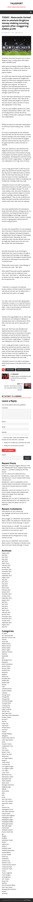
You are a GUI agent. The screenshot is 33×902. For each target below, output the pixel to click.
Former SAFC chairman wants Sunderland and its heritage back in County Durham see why (14, 535)
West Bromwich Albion (8, 885)
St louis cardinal (6, 854)
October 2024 (6, 596)
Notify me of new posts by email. (14, 445)
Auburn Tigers (6, 650)
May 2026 (5, 559)
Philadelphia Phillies (7, 822)
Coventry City (6, 705)
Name (4, 421)
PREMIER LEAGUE (7, 830)
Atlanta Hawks (6, 648)
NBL (3, 795)
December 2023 (6, 616)
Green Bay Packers (7, 740)
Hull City (4, 748)
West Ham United (7, 887)
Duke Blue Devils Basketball (10, 715)
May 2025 (5, 584)
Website (4, 432)
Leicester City (6, 764)
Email (3, 427)
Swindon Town (6, 863)
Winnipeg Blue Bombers (9, 889)
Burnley (4, 684)
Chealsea (4, 693)
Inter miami (5, 750)
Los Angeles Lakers (7, 768)
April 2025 (5, 586)
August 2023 (5, 624)
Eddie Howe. (10, 369)
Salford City (5, 844)
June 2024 (5, 604)
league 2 (4, 760)
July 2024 (4, 602)
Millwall (4, 789)
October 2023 (6, 620)
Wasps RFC (5, 881)
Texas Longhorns (7, 873)
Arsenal (4, 639)
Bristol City (5, 676)
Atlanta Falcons (6, 646)
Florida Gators (6, 727)
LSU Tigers (5, 770)
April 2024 (5, 608)
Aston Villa (5, 641)
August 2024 (5, 600)
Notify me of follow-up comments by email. (17, 442)
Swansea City (6, 861)
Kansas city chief (7, 754)
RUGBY (4, 842)
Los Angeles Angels (7, 766)
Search (4, 455)
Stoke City (5, 856)
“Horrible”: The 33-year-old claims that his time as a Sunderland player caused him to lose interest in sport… (16, 528)
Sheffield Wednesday (8, 850)
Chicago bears (6, 695)
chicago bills (5, 697)
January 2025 (6, 592)
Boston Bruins (6, 666)
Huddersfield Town (7, 746)
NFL (3, 805)
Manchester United (7, 777)
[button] (30, 12)
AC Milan (4, 633)
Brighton (4, 674)
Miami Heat (5, 783)
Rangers (4, 836)
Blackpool (5, 662)
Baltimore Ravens (7, 652)
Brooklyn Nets (6, 678)
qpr (3, 834)
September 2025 (7, 575)
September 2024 (7, 598)
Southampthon (6, 852)
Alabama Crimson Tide (8, 637)
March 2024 (5, 610)
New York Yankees (7, 801)
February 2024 (6, 612)
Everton (4, 721)
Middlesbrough (6, 787)
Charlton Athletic (7, 691)
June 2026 (5, 557)
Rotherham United (7, 840)
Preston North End (7, 832)
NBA (3, 793)
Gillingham (5, 736)
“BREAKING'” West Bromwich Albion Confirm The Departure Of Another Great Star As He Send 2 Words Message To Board (16, 521)
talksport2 (20, 32)
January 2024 (6, 614)
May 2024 (5, 606)
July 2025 (4, 580)
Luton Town (5, 772)
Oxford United (6, 813)
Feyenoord (5, 725)
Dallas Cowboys (6, 709)
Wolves (4, 891)
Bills (3, 658)
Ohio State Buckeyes (8, 811)
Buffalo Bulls (5, 682)
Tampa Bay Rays (7, 867)
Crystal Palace (6, 707)
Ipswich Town (6, 752)
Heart (3, 742)
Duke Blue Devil (6, 713)
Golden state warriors (8, 738)
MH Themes (27, 900)
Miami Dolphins (6, 781)
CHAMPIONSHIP (7, 689)
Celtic (3, 686)
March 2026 (5, 563)
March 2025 (5, 588)
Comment (5, 408)
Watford (4, 883)
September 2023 (7, 622)
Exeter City (5, 723)
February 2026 (6, 565)
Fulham (4, 732)
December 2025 (6, 569)
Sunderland (5, 858)
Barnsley (4, 654)
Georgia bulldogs (7, 734)
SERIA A (4, 846)
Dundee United (6, 717)
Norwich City (5, 807)
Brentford (5, 672)
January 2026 (6, 567)
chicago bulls (5, 699)
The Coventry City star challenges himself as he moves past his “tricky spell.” (15, 513)
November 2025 (6, 571)
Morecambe (5, 791)
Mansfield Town (6, 779)
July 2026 (4, 555)
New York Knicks (7, 799)
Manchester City (6, 774)
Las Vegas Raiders (7, 758)
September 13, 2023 (8, 32)
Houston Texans (7, 744)
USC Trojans (5, 879)
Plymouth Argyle (7, 826)
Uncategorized (6, 877)
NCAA (3, 797)
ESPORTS (5, 719)
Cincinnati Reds (6, 703)
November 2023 (6, 618)
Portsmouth (5, 828)
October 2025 (6, 573)
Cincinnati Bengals (7, 701)
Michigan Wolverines (8, 785)
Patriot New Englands (8, 815)
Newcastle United (23, 369)
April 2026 (5, 561)
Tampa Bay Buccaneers (9, 865)
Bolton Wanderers (7, 664)
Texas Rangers (6, 875)
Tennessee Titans (7, 869)
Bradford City (6, 670)
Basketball (5, 656)
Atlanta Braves (6, 644)
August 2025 (5, 577)
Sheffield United (6, 848)
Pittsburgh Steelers (7, 824)
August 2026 (5, 553)
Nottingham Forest (7, 809)
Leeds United (6, 762)
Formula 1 (5, 730)
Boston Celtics (6, 668)
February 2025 (6, 590)
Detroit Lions (6, 711)
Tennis (4, 871)
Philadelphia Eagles (7, 820)
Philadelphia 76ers (7, 817)
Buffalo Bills (5, 680)
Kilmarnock (5, 756)
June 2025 (5, 582)
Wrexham (5, 893)
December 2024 (6, 594)
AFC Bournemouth (7, 635)
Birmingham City (7, 660)
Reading (4, 838)
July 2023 (4, 627)
